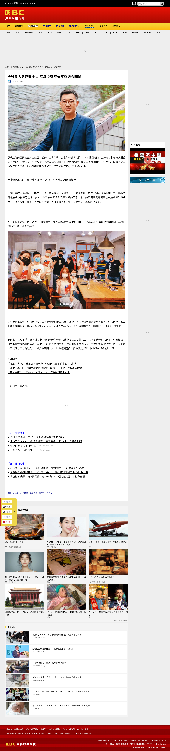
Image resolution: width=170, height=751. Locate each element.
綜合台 (27, 733)
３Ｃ (106, 32)
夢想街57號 (74, 26)
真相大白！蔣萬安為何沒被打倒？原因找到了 (108, 613)
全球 (59, 32)
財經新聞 (19, 26)
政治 (50, 32)
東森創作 (88, 733)
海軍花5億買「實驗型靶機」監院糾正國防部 (108, 542)
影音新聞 (29, 32)
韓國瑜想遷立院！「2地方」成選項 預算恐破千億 (24, 613)
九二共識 (33, 493)
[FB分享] (7, 503)
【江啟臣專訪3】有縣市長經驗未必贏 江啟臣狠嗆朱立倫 (39, 372)
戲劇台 (34, 733)
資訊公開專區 (82, 729)
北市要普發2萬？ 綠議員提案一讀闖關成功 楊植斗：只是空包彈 (46, 441)
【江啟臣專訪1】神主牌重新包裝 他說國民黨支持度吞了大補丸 (42, 363)
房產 (78, 32)
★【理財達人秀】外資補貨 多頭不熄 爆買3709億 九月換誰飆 (40, 179)
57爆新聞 (60, 26)
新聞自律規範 (46, 729)
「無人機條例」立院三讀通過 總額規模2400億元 (37, 437)
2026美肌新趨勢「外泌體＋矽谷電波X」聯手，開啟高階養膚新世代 (24, 578)
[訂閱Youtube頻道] (7, 523)
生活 (115, 32)
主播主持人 (18, 729)
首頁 (8, 26)
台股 (68, 32)
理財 (97, 32)
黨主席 (42, 493)
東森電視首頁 (11, 733)
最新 (8, 32)
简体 (34, 3)
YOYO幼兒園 (78, 733)
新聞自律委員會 (32, 729)
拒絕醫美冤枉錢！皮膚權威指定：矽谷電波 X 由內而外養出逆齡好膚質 (66, 543)
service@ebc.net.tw (160, 744)
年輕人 (49, 493)
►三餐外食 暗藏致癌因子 (22, 450)
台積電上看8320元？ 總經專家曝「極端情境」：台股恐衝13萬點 (47, 468)
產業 (40, 32)
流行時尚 (147, 32)
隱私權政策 (162, 741)
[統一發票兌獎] (147, 182)
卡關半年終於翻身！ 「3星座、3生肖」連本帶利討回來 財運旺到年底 (49, 472)
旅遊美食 (116, 26)
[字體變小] (7, 513)
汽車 (87, 32)
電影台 (48, 733)
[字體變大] (7, 508)
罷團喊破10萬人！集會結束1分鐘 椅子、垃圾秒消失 (66, 578)
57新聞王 (47, 26)
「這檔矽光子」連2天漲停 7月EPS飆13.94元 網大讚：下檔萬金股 (47, 476)
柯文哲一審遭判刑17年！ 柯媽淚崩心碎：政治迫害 (66, 613)
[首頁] (14, 14)
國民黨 (25, 493)
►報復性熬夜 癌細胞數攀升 (23, 445)
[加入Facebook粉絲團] (7, 518)
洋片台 (55, 733)
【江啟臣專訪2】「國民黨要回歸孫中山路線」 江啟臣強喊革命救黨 (45, 368)
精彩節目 (103, 26)
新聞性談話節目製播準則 (64, 729)
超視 (61, 733)
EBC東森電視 (11, 3)
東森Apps (25, 3)
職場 (125, 32)
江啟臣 (17, 493)
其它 (159, 32)
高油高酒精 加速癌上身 (15, 542)
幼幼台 (41, 733)
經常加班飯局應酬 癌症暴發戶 (102, 577)
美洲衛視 (68, 733)
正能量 (135, 32)
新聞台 (20, 733)
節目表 (9, 729)
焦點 (18, 32)
